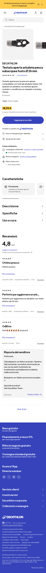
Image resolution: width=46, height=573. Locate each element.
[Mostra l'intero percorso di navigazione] (3, 26)
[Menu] (5, 12)
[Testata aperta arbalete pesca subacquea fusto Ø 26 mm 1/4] (17, 44)
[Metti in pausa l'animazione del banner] (38, 4)
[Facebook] (4, 477)
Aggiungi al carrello (23, 120)
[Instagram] (19, 477)
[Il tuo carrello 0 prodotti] (41, 12)
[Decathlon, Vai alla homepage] (20, 13)
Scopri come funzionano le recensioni (16, 252)
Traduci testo (33, 394)
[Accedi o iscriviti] (35, 12)
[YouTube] (14, 477)
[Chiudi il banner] (42, 4)
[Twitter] (9, 477)
